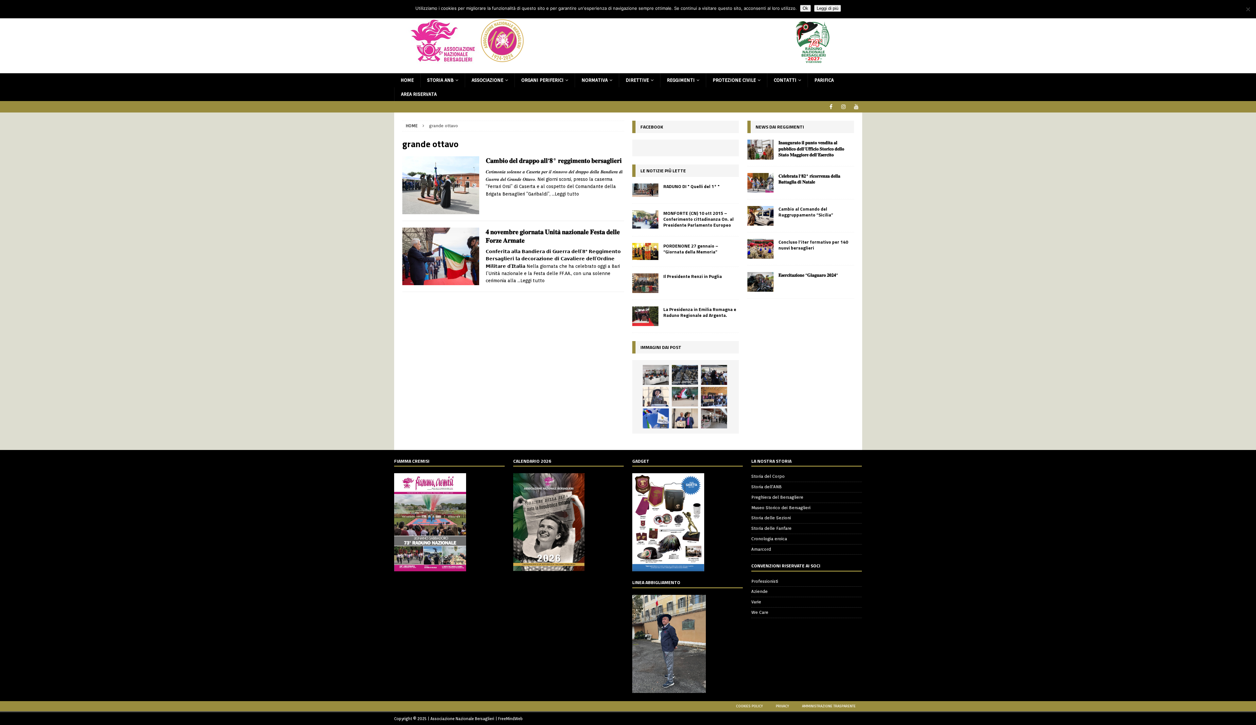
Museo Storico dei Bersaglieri (781, 507)
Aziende (759, 591)
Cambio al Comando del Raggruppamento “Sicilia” (805, 211)
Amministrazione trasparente (829, 706)
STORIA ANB (440, 80)
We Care (759, 612)
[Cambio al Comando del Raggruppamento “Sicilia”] (760, 216)
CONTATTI (785, 80)
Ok (805, 8)
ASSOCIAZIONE (487, 80)
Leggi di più (827, 8)
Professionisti (764, 581)
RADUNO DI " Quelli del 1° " (691, 186)
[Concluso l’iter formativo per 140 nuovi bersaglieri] (760, 249)
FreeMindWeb (510, 718)
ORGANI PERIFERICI (542, 80)
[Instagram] (843, 106)
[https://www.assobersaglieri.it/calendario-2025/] (548, 567)
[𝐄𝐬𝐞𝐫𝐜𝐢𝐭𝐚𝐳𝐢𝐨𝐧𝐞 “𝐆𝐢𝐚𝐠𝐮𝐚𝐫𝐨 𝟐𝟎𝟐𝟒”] (760, 282)
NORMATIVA (595, 80)
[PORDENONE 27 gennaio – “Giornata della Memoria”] (645, 251)
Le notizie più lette (663, 170)
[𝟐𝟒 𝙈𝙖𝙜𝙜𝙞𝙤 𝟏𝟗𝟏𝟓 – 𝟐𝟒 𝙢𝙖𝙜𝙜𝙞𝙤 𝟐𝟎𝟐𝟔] (685, 396)
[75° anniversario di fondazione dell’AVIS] (685, 418)
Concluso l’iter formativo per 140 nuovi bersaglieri (813, 244)
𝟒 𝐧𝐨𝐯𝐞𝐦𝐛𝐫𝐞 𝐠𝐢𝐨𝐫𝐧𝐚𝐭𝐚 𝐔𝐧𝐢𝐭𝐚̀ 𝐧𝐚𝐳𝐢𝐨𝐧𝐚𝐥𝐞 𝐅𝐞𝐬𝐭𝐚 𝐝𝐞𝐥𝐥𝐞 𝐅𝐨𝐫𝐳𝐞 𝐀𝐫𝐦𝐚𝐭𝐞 (553, 236)
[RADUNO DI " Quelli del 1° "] (645, 190)
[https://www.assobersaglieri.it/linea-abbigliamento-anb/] (669, 689)
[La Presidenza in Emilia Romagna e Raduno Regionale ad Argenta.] (645, 316)
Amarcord (761, 549)
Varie (756, 601)
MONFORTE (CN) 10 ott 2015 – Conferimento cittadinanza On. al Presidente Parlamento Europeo (698, 219)
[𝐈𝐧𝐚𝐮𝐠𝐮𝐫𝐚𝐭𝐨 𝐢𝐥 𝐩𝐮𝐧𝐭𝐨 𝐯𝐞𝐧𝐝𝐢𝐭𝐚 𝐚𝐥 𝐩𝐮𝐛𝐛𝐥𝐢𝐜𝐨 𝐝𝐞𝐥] (760, 149)
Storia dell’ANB (766, 486)
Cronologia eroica (769, 538)
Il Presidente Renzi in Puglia (692, 276)
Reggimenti (681, 80)
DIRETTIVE (637, 80)
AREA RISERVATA (419, 94)
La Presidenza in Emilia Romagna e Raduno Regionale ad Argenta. (699, 312)
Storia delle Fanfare (771, 528)
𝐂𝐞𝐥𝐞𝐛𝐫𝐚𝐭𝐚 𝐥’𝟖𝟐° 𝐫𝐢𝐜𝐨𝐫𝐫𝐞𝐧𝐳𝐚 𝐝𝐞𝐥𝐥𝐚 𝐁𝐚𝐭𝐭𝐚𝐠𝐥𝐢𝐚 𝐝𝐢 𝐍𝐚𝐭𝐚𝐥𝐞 (809, 178)
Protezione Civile (734, 80)
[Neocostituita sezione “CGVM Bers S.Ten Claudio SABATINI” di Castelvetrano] (656, 375)
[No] (1248, 9)
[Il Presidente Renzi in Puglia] (645, 283)
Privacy (782, 706)
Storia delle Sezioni (771, 517)
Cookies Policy (749, 706)
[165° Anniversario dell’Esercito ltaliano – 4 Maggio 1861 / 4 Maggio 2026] (656, 418)
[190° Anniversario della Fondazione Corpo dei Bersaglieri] (685, 375)
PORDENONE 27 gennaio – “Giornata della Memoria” (690, 248)
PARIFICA (824, 80)
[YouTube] (856, 106)
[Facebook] (831, 106)
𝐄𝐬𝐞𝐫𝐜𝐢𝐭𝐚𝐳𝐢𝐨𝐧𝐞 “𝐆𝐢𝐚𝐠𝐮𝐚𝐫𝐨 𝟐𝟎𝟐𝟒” (808, 274)
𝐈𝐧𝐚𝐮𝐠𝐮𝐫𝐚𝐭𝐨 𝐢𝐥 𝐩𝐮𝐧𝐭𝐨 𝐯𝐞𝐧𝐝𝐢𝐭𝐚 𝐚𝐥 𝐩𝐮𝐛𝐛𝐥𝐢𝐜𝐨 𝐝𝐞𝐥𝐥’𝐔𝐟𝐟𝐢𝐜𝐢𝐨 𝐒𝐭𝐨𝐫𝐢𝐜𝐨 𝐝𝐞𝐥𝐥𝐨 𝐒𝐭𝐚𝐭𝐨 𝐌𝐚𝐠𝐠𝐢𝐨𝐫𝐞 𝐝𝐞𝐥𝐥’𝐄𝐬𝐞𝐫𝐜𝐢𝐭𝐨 (811, 148)
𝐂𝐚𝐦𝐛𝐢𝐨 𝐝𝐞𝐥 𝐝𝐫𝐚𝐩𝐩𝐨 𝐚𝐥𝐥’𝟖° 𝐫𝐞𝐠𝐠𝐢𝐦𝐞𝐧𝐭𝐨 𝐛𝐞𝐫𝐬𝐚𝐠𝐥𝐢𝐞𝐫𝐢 (554, 160)
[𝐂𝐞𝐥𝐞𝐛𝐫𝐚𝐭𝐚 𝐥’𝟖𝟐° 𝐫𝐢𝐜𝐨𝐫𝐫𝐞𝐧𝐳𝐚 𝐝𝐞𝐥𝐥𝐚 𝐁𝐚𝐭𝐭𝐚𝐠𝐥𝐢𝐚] (760, 183)
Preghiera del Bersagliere (777, 497)
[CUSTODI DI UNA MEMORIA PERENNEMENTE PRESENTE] (714, 375)
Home (407, 80)
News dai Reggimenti (780, 126)
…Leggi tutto (565, 194)
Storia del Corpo (768, 476)
